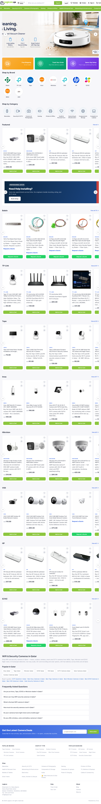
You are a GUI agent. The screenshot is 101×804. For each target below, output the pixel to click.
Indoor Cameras (39, 749)
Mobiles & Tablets (7, 772)
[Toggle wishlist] (21, 130)
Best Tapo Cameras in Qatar (54, 679)
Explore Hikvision (16, 199)
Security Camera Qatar (85, 755)
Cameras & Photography (31, 8)
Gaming (43, 8)
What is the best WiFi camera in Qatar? (16, 702)
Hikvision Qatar (28, 671)
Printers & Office (52, 8)
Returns (78, 792)
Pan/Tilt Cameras (41, 752)
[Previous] (5, 34)
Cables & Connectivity (87, 772)
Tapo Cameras (6, 749)
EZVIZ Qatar (40, 671)
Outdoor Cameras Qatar (10, 675)
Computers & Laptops (67, 769)
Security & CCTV (17, 8)
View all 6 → (95, 488)
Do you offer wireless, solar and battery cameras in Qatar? (23, 718)
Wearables (7, 8)
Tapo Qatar (17, 671)
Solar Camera (83, 752)
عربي (66, 3)
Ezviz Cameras (20, 752)
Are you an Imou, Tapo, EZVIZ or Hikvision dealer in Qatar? (23, 691)
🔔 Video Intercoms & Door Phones (49, 776)
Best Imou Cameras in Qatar (36, 679)
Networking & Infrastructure (83, 8)
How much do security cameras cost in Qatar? (19, 707)
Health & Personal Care (66, 8)
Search (58, 3)
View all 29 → (95, 321)
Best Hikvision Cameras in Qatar (74, 679)
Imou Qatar (6, 671)
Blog (77, 787)
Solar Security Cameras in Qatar (34, 681)
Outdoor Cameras (51, 749)
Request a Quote (13, 256)
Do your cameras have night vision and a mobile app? (21, 713)
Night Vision (92, 752)
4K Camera (81, 749)
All (1, 8)
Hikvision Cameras (9, 752)
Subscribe (93, 731)
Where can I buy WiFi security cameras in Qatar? (20, 697)
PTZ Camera (73, 752)
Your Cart (53, 789)
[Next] (95, 34)
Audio (43, 772)
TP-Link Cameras (8, 755)
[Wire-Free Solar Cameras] (50, 34)
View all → (96, 124)
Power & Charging (66, 772)
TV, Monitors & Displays (88, 769)
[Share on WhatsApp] (21, 133)
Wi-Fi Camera (72, 749)
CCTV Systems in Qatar (19, 679)
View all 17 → (95, 376)
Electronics (25, 772)
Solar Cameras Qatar (80, 671)
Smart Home (5, 776)
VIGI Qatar (51, 671)
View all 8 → (95, 432)
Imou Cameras (16, 749)
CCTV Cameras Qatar (63, 671)
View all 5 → (95, 543)
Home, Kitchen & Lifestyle (29, 776)
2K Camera (90, 749)
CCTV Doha (73, 755)
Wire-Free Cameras (54, 752)
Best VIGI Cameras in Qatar (15, 681)
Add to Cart (13, 171)
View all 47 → (95, 266)
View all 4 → (95, 599)
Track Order (54, 787)
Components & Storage (48, 769)
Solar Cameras (41, 755)
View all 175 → (95, 210)
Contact (78, 789)
